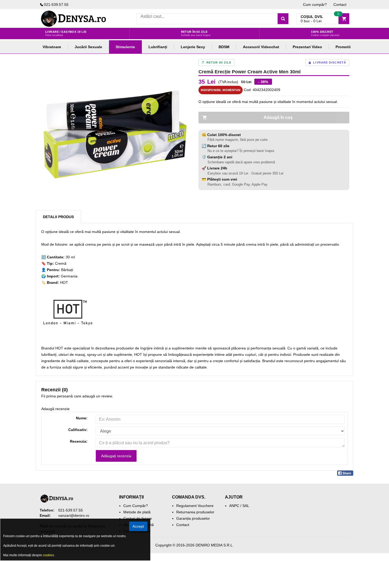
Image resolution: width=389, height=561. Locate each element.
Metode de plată (137, 512)
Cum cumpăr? (315, 4)
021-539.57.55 (56, 4)
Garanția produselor (193, 518)
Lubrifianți (157, 47)
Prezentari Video (307, 47)
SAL (245, 506)
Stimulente (125, 47)
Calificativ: (78, 430)
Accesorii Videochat (261, 47)
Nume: (82, 418)
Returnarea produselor (195, 512)
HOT (64, 282)
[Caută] (283, 18)
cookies (48, 555)
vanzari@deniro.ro (73, 515)
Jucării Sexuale (88, 47)
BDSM (224, 47)
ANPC (234, 506)
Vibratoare (52, 47)
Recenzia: (79, 441)
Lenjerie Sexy (193, 47)
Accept (138, 526)
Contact (339, 4)
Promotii (343, 47)
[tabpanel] (115, 134)
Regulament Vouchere (195, 506)
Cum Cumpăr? (135, 506)
